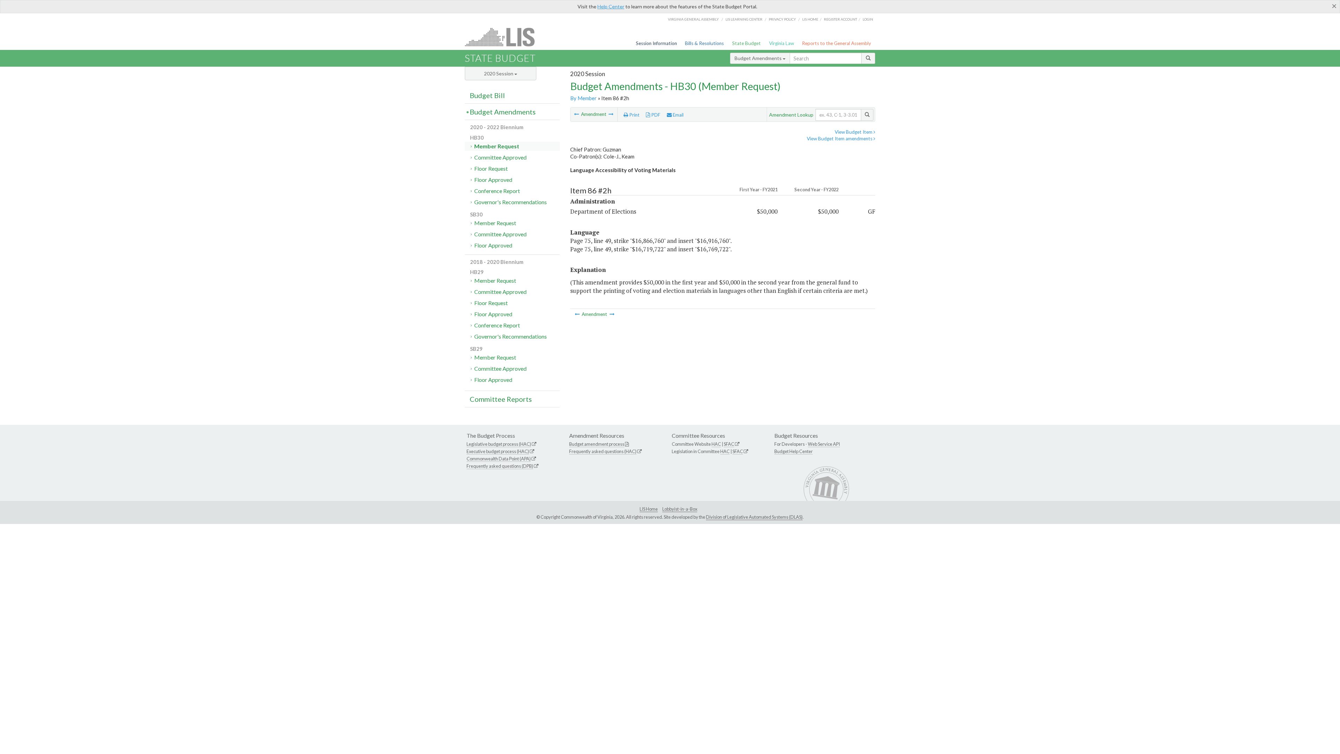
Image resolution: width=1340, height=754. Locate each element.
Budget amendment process (596, 444)
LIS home (810, 19)
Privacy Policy (782, 19)
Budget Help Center (793, 451)
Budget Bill (487, 95)
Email (678, 115)
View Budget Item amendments (840, 138)
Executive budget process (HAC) (498, 451)
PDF (655, 115)
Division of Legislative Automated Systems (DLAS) (754, 517)
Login (868, 19)
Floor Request (491, 168)
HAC (716, 444)
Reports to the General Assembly (836, 43)
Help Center (610, 6)
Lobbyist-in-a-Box (679, 509)
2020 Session (499, 73)
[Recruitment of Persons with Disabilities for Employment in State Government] (577, 114)
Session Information (656, 43)
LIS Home (649, 509)
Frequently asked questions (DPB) (500, 466)
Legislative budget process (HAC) (499, 444)
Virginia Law (781, 43)
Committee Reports (501, 399)
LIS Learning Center (743, 19)
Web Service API (824, 444)
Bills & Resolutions (704, 43)
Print (634, 115)
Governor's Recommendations (510, 202)
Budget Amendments (759, 58)
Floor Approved (493, 179)
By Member (583, 98)
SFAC (729, 444)
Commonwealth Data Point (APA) (499, 458)
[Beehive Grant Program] (611, 114)
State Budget (746, 43)
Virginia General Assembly (693, 19)
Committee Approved (500, 157)
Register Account (840, 19)
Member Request (496, 146)
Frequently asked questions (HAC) (602, 451)
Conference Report (497, 190)
